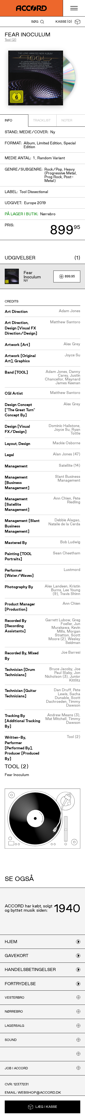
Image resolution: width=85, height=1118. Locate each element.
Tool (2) (10, 39)
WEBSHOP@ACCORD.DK (39, 1092)
